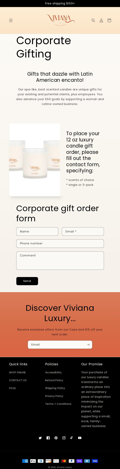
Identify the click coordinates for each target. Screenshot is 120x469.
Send (27, 281)
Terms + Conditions (58, 404)
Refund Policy (54, 380)
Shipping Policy (55, 388)
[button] (11, 20)
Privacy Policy (54, 396)
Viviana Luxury (64, 467)
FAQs (12, 388)
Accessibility (53, 372)
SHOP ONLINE (17, 372)
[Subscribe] (88, 344)
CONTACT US (18, 380)
